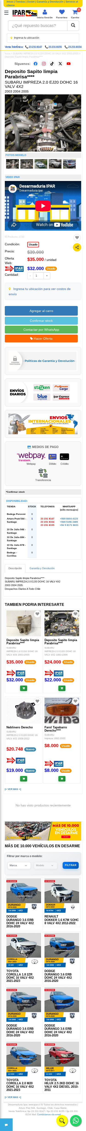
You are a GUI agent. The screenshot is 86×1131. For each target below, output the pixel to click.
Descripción (15, 568)
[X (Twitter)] (60, 63)
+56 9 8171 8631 (69, 525)
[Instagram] (44, 63)
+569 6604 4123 (69, 518)
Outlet (31, 1)
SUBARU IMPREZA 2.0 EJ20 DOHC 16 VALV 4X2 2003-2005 (45, 53)
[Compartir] (77, 247)
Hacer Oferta (43, 338)
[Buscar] (73, 25)
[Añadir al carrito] (23, 688)
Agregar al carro (41, 311)
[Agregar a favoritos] (77, 237)
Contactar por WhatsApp (41, 329)
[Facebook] (35, 63)
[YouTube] (68, 63)
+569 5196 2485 (69, 522)
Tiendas (20, 1)
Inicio (10, 1)
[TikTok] (52, 63)
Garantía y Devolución (50, 1)
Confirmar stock (41, 320)
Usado (33, 244)
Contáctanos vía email (49, 1114)
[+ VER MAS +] (13, 789)
